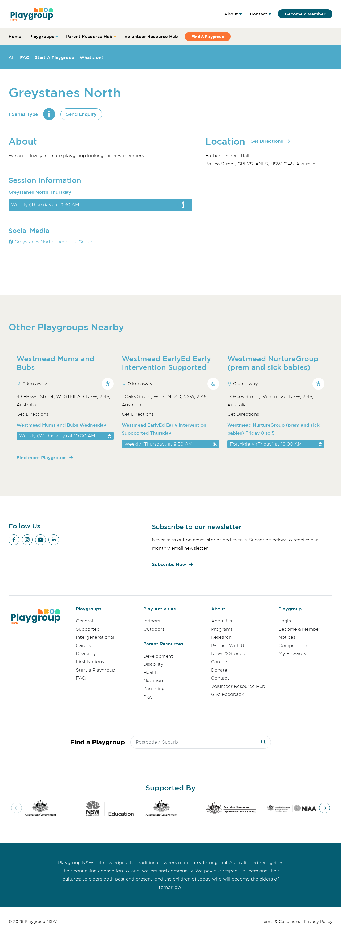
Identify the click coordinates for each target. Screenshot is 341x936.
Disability (86, 653)
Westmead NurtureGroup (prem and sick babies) (272, 363)
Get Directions (266, 141)
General (84, 620)
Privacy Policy (318, 921)
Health (150, 672)
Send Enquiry (81, 114)
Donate (219, 670)
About (231, 13)
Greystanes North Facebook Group (52, 241)
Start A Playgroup (54, 57)
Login (284, 620)
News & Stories (228, 653)
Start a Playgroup (95, 670)
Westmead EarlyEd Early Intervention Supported (166, 363)
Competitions (293, 645)
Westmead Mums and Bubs (55, 363)
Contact (258, 13)
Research (221, 637)
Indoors (151, 620)
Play (148, 697)
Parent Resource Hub (89, 36)
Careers (219, 661)
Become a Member (305, 13)
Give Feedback (227, 694)
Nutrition (153, 680)
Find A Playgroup (208, 36)
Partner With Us (228, 645)
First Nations (90, 661)
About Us (221, 620)
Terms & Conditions (281, 921)
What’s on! (91, 57)
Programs (222, 629)
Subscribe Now (169, 564)
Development (158, 656)
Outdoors (153, 629)
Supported (88, 629)
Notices (286, 637)
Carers (83, 645)
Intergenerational (95, 637)
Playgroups (41, 36)
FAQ (25, 57)
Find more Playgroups (42, 457)
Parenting (154, 688)
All (12, 57)
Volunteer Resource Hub (151, 36)
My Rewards (292, 653)
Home (15, 36)
